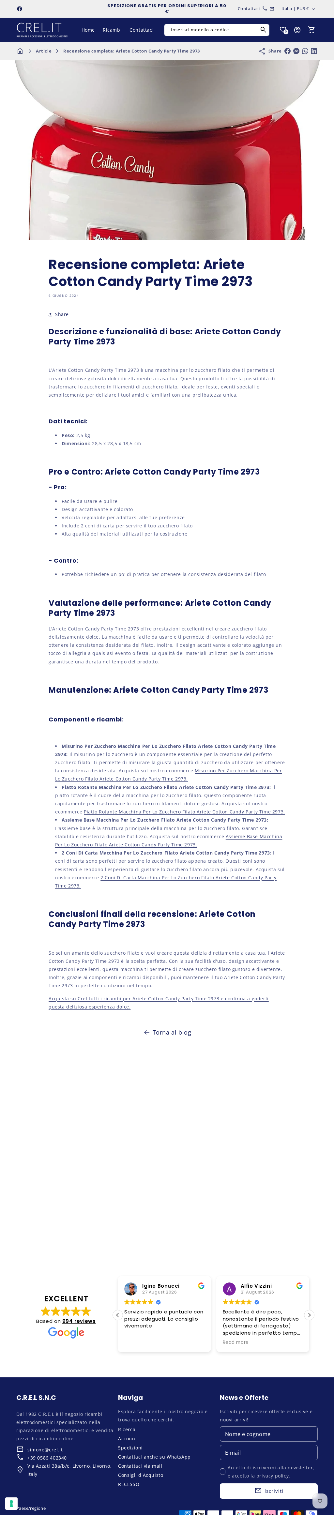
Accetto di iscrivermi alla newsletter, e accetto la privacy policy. (271, 1471)
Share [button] (62, 314)
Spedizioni (130, 1448)
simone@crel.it (45, 1450)
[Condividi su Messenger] (296, 51)
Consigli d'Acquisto (140, 1475)
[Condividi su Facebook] (287, 51)
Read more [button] (236, 1342)
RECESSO (128, 1484)
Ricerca (126, 1429)
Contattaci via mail (140, 1466)
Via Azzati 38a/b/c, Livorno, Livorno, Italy (69, 1470)
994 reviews (79, 1321)
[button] (312, 30)
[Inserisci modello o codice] (263, 30)
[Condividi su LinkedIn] (314, 51)
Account (127, 1438)
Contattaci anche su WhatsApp (154, 1457)
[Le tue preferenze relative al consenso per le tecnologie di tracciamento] (11, 1503)
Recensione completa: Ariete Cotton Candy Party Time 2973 (131, 51)
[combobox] (216, 30)
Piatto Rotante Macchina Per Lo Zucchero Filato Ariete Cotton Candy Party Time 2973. (184, 812)
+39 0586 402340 (47, 1458)
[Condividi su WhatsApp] (305, 51)
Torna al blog (172, 1032)
